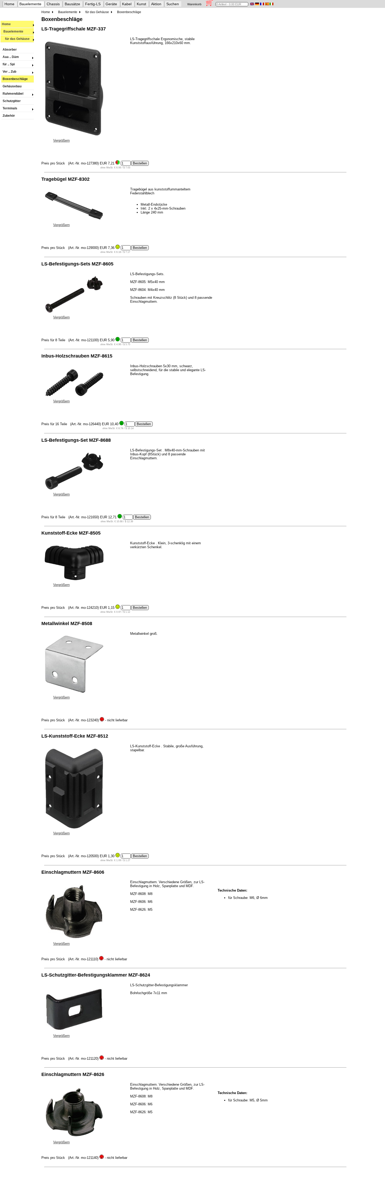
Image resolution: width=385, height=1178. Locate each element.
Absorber (10, 49)
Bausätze (72, 4)
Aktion (156, 4)
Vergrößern (61, 140)
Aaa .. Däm (11, 57)
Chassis (53, 4)
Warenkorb (194, 4)
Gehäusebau (12, 86)
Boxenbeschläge (15, 79)
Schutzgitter (12, 101)
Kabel (126, 4)
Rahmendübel (13, 93)
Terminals (10, 108)
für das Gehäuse (16, 39)
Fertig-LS (93, 4)
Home (9, 4)
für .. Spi (9, 64)
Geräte (111, 4)
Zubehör (9, 116)
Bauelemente (30, 4)
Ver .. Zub (9, 71)
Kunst (141, 4)
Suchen (172, 4)
